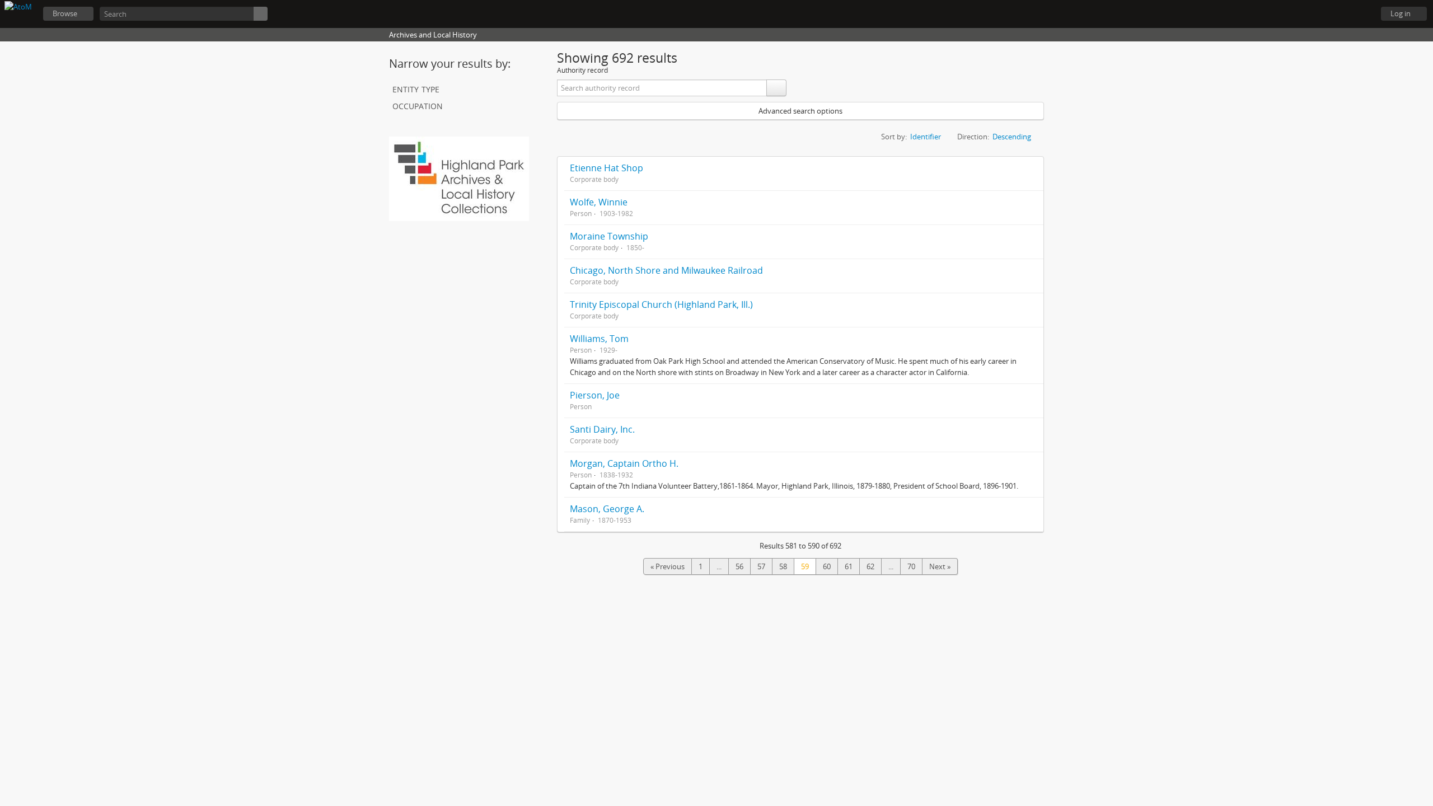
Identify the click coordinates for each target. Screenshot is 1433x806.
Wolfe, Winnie (598, 202)
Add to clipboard (1032, 168)
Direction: (973, 137)
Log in (1400, 13)
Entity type (415, 88)
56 (739, 566)
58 (783, 566)
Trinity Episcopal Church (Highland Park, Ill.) (661, 304)
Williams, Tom (599, 338)
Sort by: (894, 137)
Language (1332, 14)
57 (761, 566)
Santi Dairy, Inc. (602, 429)
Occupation (417, 105)
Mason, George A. (607, 509)
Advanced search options (800, 111)
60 (827, 566)
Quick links (1360, 14)
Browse (65, 13)
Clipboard (1304, 14)
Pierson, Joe (595, 395)
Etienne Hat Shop (606, 168)
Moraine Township (609, 236)
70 (911, 566)
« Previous (667, 566)
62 (870, 566)
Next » (939, 566)
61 (849, 566)
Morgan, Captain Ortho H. (624, 463)
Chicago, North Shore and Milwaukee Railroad (666, 270)
